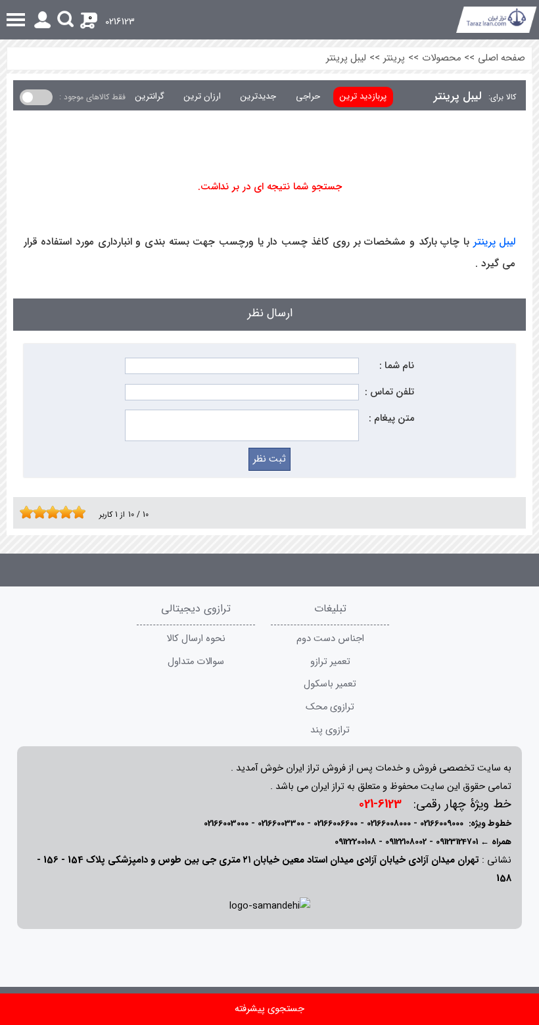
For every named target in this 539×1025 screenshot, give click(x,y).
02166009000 (441, 823)
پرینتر (394, 58)
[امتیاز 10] (82, 512)
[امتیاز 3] (36, 512)
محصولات (441, 58)
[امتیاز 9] (75, 512)
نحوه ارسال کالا (195, 638)
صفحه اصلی (501, 58)
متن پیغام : (391, 418)
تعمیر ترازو (330, 661)
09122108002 (406, 842)
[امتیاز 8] (69, 512)
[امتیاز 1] (23, 512)
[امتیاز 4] (42, 512)
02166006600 (336, 823)
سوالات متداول (196, 661)
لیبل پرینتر (346, 58)
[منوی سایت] (269, 19)
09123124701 (457, 842)
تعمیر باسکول (330, 684)
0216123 (120, 22)
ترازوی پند (330, 730)
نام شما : (396, 365)
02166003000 (226, 823)
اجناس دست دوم (330, 638)
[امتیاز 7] (62, 512)
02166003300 (281, 823)
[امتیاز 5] (49, 512)
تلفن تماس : (389, 392)
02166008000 (389, 823)
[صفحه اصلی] (496, 20)
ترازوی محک (330, 707)
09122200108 (355, 842)
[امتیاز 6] (56, 512)
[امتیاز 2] (29, 512)
